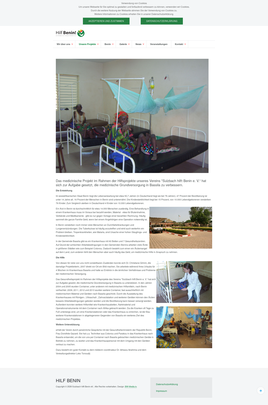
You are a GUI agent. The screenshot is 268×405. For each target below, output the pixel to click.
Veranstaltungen (159, 44)
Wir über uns (64, 44)
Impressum (161, 390)
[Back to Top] (260, 390)
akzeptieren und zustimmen (106, 21)
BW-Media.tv (131, 386)
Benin (108, 44)
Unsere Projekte (87, 44)
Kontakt (179, 44)
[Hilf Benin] (70, 33)
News (139, 44)
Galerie (123, 44)
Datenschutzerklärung (161, 21)
